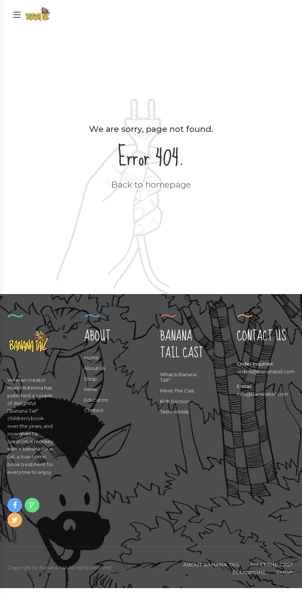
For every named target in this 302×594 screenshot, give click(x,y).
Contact (93, 410)
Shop (90, 379)
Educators (96, 400)
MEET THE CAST (272, 564)
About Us (94, 368)
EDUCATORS (249, 572)
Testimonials (174, 412)
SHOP (285, 572)
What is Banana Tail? (178, 377)
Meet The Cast (177, 391)
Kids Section (175, 401)
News (90, 389)
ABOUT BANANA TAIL (211, 564)
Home (91, 357)
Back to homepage (151, 184)
